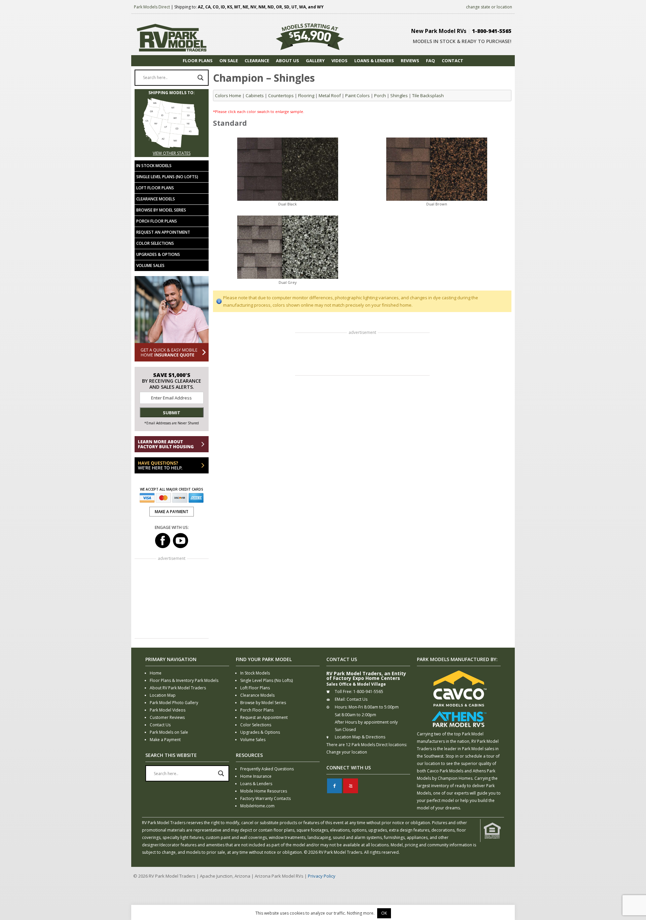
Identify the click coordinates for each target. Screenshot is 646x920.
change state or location (489, 7)
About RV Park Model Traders (178, 688)
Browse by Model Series (161, 210)
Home (156, 673)
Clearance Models (155, 199)
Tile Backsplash (428, 95)
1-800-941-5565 (491, 31)
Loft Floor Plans (155, 188)
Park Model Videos (167, 710)
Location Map (163, 695)
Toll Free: (343, 691)
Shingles (399, 95)
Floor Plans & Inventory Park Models (184, 680)
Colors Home (228, 95)
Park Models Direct (152, 7)
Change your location (346, 752)
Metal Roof (330, 95)
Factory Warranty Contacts (265, 798)
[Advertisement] (362, 355)
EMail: (340, 699)
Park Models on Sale (169, 732)
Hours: (341, 707)
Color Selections (155, 243)
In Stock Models (154, 165)
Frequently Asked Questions (267, 769)
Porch (380, 95)
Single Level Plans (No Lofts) (167, 177)
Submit (171, 413)
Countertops (281, 95)
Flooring (306, 95)
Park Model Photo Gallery (174, 702)
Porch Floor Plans (156, 221)
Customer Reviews (167, 717)
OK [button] (384, 913)
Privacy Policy (321, 876)
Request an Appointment (163, 232)
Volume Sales (150, 265)
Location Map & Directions (360, 737)
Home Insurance (256, 776)
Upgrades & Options (158, 254)
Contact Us (160, 725)
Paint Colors (357, 95)
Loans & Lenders (256, 784)
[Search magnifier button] (200, 77)
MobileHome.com (257, 806)
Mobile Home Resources (263, 791)
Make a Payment (165, 739)
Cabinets (255, 95)
